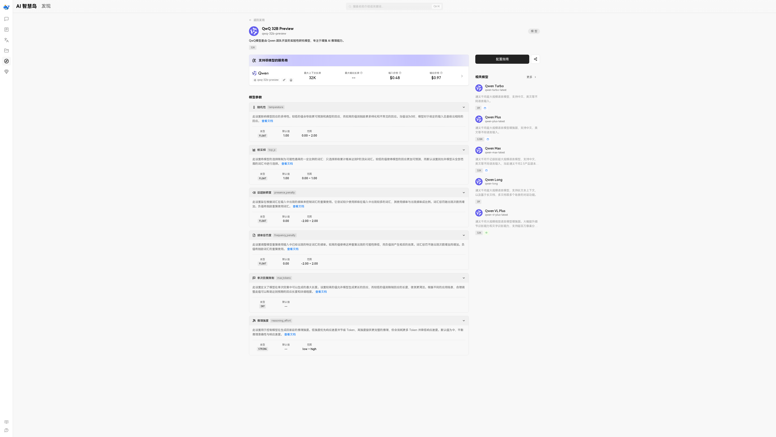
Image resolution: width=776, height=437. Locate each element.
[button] (462, 107)
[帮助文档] (6, 422)
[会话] (6, 19)
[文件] (6, 50)
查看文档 (267, 121)
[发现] (6, 61)
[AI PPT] (6, 29)
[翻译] (6, 40)
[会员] (6, 71)
